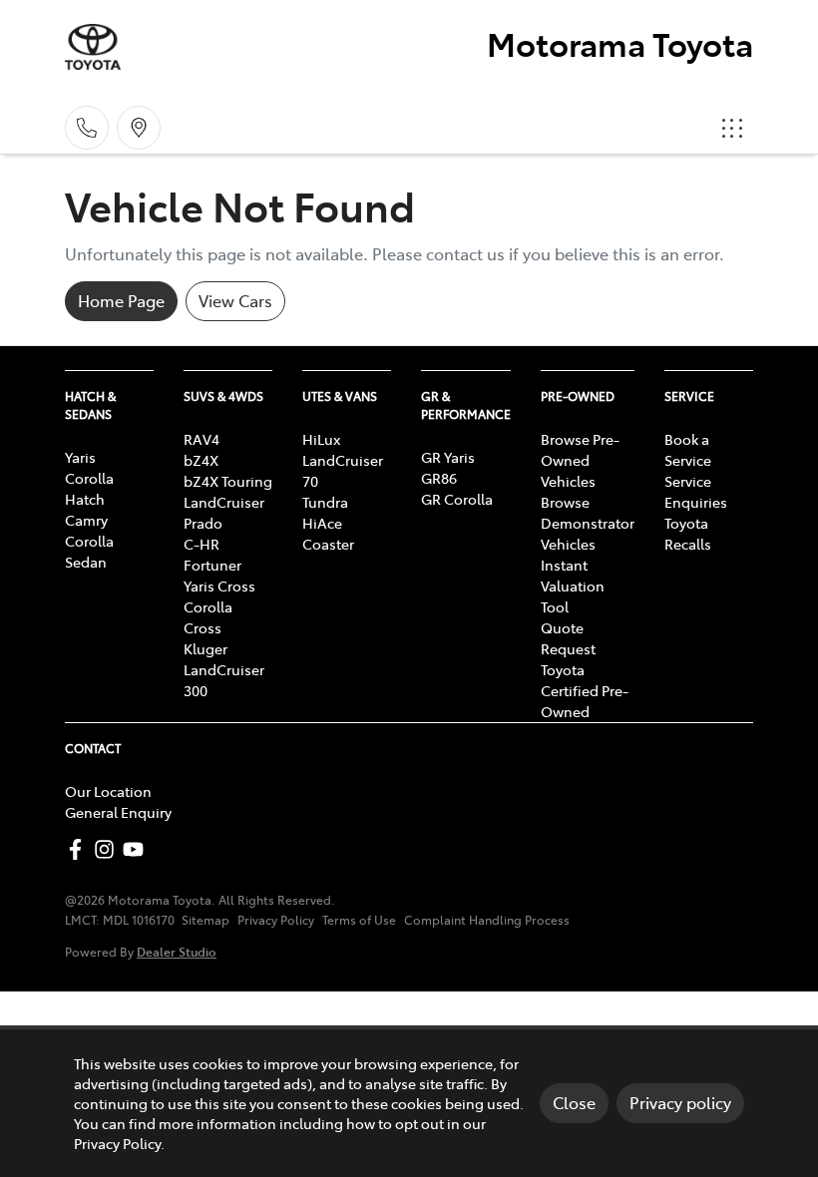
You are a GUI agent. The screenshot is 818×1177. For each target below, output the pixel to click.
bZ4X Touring (228, 481)
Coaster (328, 544)
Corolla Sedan (89, 551)
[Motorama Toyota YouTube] (137, 849)
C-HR (201, 544)
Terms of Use (359, 920)
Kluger (205, 648)
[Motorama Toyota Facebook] (79, 849)
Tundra (325, 502)
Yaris (80, 457)
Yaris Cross (219, 585)
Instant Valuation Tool (573, 585)
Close (574, 1102)
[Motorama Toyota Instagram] (108, 849)
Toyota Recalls (687, 533)
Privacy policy (680, 1102)
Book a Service (687, 449)
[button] (732, 128)
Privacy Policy (275, 920)
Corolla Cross (208, 616)
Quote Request (568, 637)
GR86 (439, 478)
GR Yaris (448, 457)
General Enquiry (118, 812)
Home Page (121, 300)
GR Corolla (457, 499)
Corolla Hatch (89, 488)
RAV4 (201, 439)
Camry (86, 520)
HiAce (322, 523)
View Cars (235, 300)
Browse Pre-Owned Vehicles (580, 460)
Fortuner (212, 565)
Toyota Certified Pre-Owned (584, 690)
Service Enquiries (695, 491)
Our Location (108, 791)
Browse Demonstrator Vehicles (587, 523)
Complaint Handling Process (487, 920)
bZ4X (201, 460)
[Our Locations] (139, 128)
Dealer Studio (176, 951)
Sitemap (205, 920)
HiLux (321, 439)
